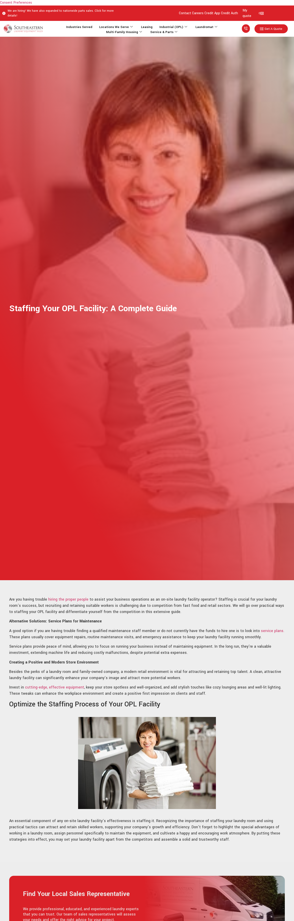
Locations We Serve (114, 27)
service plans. (272, 630)
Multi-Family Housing (122, 32)
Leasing (147, 27)
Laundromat (204, 27)
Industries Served (79, 27)
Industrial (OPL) (171, 27)
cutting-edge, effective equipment (54, 687)
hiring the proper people (67, 599)
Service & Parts (161, 32)
